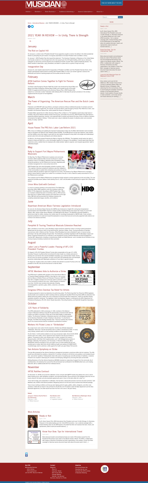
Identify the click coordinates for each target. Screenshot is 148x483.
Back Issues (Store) (57, 472)
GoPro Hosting (30, 469)
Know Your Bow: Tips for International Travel (62, 432)
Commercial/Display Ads (81, 467)
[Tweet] (32, 26)
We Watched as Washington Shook (81, 396)
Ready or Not (45, 416)
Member (54, 476)
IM (30, 41)
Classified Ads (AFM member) (82, 471)
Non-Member (60, 476)
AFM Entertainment (32, 471)
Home (29, 23)
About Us (54, 469)
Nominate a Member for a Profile (58, 478)
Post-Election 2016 (55, 396)
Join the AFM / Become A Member (33, 472)
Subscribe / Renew (56, 471)
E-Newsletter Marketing (81, 472)
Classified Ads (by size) (81, 469)
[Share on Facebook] (29, 26)
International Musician (38, 23)
